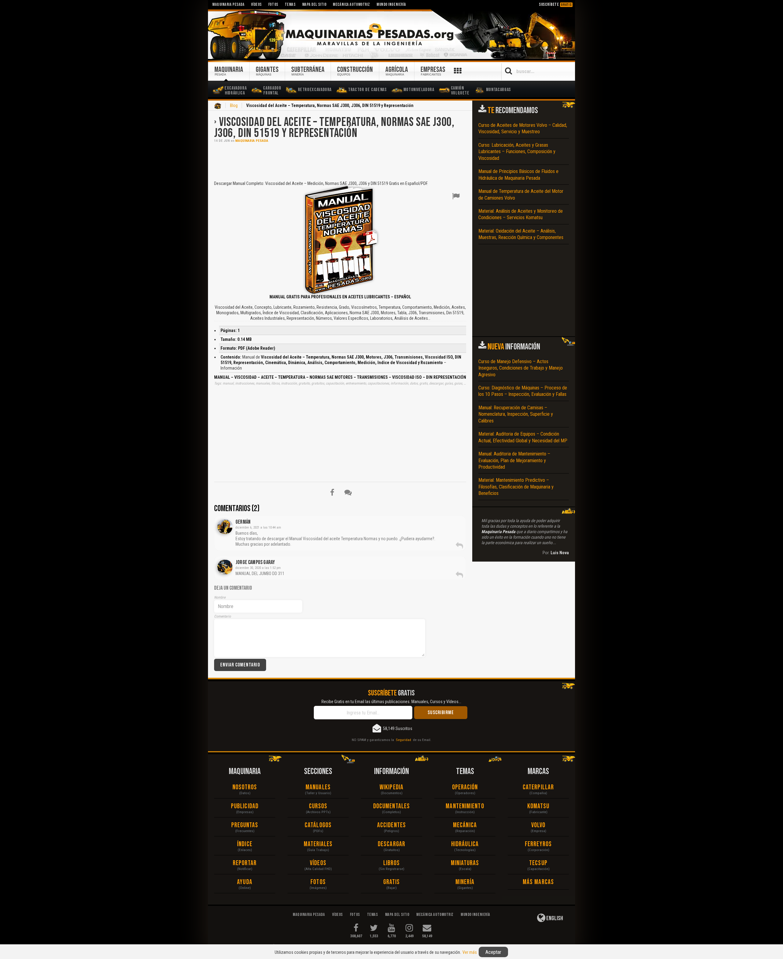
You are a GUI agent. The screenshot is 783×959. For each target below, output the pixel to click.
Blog (234, 105)
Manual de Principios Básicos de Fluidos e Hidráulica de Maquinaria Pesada (518, 174)
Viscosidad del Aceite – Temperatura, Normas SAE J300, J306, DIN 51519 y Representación (334, 128)
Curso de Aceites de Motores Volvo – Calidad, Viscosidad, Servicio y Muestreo (522, 128)
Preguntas (244, 825)
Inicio (217, 106)
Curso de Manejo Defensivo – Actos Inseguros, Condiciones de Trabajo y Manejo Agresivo (520, 368)
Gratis (391, 882)
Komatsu (538, 806)
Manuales (318, 787)
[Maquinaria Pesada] (391, 34)
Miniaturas (465, 863)
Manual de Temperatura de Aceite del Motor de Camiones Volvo (520, 194)
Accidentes (391, 825)
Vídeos (318, 863)
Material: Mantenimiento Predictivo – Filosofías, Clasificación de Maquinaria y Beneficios (516, 486)
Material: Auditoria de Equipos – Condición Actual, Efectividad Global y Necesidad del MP (522, 437)
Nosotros (244, 787)
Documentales (391, 806)
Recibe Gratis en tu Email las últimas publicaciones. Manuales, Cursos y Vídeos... (391, 701)
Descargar (391, 844)
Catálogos (318, 825)
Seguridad (403, 740)
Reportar (245, 863)
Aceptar (493, 952)
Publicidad (244, 806)
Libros (391, 863)
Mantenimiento (465, 806)
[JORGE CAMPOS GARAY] (224, 567)
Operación (465, 787)
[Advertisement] (340, 161)
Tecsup (538, 863)
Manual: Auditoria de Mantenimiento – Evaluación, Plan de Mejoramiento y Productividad (514, 460)
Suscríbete (555, 4)
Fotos (318, 882)
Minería (465, 882)
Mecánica (465, 825)
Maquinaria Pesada (251, 141)
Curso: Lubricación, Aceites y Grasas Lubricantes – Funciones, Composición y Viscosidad (516, 151)
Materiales (318, 844)
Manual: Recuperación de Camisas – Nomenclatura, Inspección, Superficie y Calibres (515, 414)
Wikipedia (391, 787)
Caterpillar (538, 787)
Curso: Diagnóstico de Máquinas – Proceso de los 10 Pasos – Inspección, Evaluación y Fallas (522, 391)
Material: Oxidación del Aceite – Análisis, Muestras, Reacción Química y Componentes (520, 234)
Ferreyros (538, 844)
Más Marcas (538, 882)
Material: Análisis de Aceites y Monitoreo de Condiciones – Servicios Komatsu (520, 214)
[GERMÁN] (224, 526)
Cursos (318, 806)
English (554, 918)
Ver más (469, 952)
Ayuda (244, 882)
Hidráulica (465, 844)
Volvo (538, 825)
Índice (244, 844)
